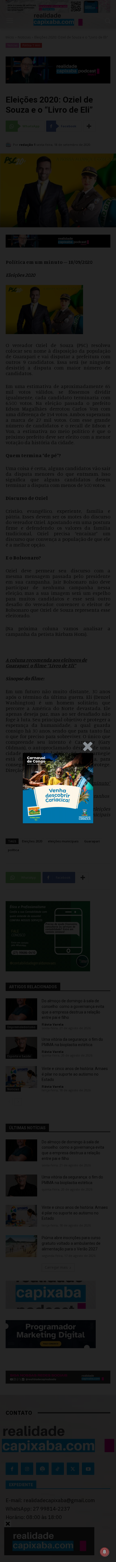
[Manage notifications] (104, 1551)
